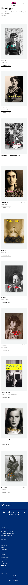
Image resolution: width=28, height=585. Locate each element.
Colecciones (4, 545)
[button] (24, 4)
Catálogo (7, 12)
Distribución (4, 549)
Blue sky (4, 565)
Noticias (3, 554)
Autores (2, 547)
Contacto (3, 551)
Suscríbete (3, 552)
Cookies (14, 575)
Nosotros (3, 542)
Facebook (4, 563)
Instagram (4, 559)
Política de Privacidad (14, 580)
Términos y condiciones (14, 583)
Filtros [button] (4, 20)
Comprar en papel (6, 65)
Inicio (2, 12)
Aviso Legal (14, 578)
